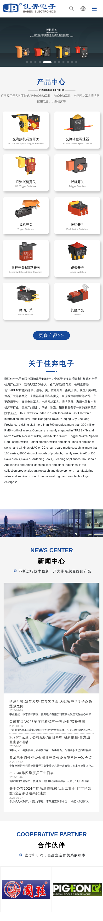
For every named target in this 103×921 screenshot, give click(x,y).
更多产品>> (51, 335)
